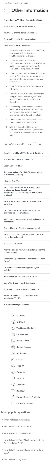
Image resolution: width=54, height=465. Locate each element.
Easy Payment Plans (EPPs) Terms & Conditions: (24, 153)
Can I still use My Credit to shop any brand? (22, 228)
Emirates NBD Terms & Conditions (18, 159)
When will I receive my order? (17, 420)
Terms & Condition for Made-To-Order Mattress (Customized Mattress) (24, 173)
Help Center (8, 3)
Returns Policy (22, 341)
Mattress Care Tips (12, 181)
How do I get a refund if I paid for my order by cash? (24, 451)
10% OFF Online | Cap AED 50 (16, 305)
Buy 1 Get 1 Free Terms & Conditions (19, 283)
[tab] (27, 20)
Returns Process (23, 347)
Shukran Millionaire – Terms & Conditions (21, 289)
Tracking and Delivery (26, 328)
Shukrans (20, 385)
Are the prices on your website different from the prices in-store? (24, 251)
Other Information (21, 3)
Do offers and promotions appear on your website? (21, 269)
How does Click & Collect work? (18, 427)
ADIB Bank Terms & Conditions (17, 46)
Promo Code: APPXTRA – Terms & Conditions (23, 20)
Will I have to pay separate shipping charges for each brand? (24, 220)
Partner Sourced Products (28, 397)
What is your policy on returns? (18, 433)
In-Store (20, 378)
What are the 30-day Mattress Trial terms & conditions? (22, 203)
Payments (20, 372)
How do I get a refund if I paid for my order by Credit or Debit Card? (24, 441)
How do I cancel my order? (15, 460)
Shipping (20, 366)
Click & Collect (23, 334)
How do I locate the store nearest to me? (21, 277)
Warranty (20, 316)
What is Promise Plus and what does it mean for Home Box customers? (24, 236)
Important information (13, 243)
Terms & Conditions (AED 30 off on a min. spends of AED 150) (21, 297)
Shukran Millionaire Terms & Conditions (20, 39)
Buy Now (20, 391)
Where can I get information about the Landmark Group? (24, 260)
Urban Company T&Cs (13, 166)
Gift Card (20, 322)
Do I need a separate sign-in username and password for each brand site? (22, 211)
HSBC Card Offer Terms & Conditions (19, 26)
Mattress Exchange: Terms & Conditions (20, 33)
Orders (19, 360)
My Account (21, 353)
